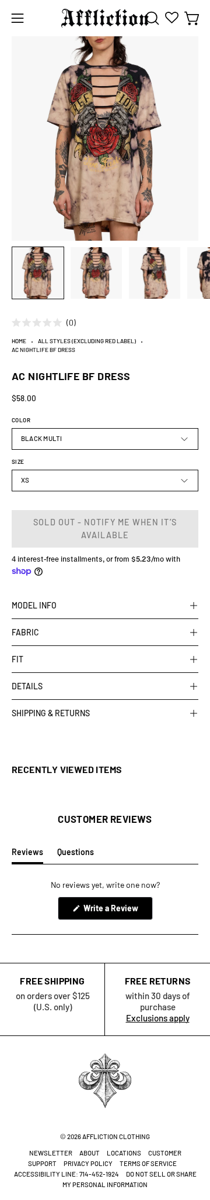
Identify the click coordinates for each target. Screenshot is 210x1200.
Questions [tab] (75, 855)
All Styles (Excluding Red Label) (87, 340)
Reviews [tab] (27, 855)
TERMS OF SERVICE (148, 1163)
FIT (17, 659)
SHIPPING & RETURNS (51, 713)
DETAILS (27, 686)
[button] (151, 18)
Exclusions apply (158, 1018)
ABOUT (89, 1153)
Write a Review (117, 911)
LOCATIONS (124, 1153)
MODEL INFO (34, 605)
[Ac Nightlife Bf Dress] (38, 273)
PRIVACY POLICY (88, 1163)
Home (19, 340)
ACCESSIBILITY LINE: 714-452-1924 (66, 1174)
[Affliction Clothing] (105, 18)
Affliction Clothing (116, 1136)
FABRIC (25, 632)
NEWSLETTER (50, 1153)
